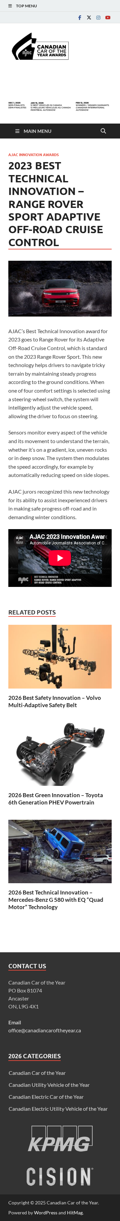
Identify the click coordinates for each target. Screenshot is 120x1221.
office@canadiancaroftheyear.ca (44, 1030)
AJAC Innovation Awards (33, 154)
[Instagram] (98, 17)
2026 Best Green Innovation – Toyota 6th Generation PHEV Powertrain (55, 799)
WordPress (45, 1212)
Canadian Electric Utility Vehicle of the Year (58, 1108)
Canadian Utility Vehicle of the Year (49, 1084)
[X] (89, 17)
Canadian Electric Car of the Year (46, 1096)
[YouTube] (108, 17)
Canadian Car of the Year (37, 1073)
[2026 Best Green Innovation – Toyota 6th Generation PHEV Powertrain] (60, 756)
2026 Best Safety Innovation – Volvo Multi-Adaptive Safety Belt (54, 701)
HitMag (75, 1212)
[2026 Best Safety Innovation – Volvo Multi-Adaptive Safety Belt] (60, 658)
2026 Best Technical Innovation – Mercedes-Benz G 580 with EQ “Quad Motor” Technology (55, 899)
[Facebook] (80, 17)
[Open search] (103, 131)
